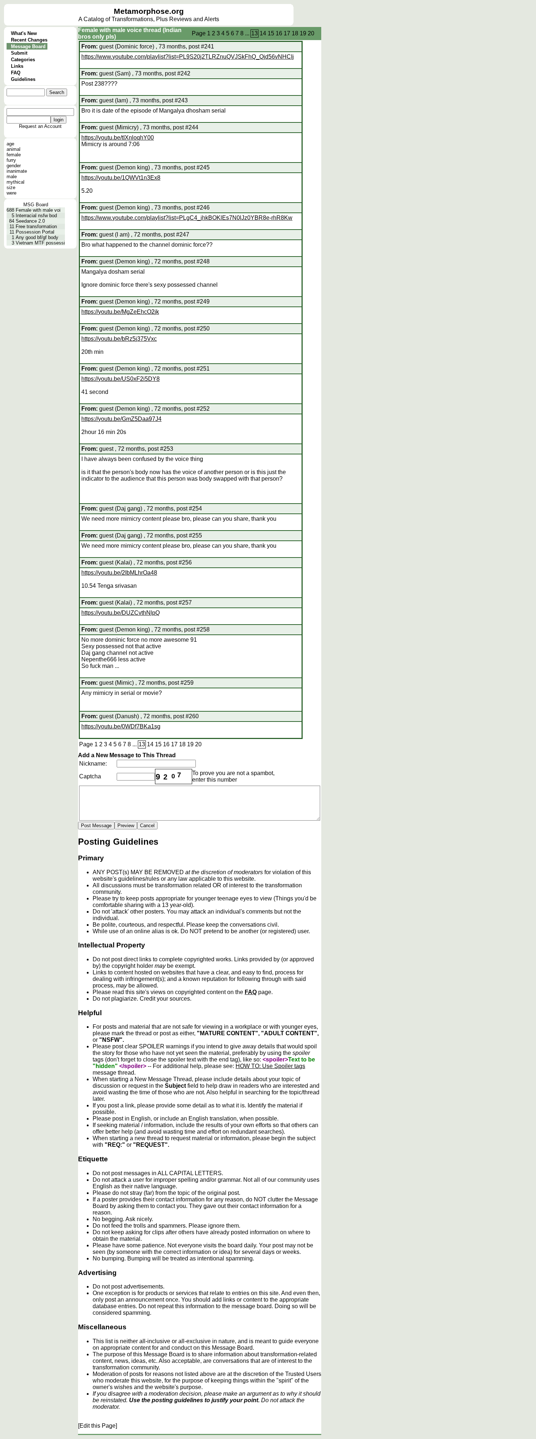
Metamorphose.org (149, 11)
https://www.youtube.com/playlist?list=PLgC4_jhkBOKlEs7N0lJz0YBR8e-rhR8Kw (186, 218)
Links (17, 66)
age (10, 143)
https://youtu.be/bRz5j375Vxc (119, 339)
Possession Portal (35, 232)
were (11, 193)
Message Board (28, 46)
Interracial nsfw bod (36, 215)
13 (254, 33)
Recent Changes (29, 40)
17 (287, 33)
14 (263, 33)
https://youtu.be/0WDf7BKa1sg (120, 726)
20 (311, 33)
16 (279, 33)
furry (11, 160)
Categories (23, 59)
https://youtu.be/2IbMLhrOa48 (119, 573)
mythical (15, 182)
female (14, 154)
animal (13, 149)
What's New (24, 33)
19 (303, 33)
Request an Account (40, 126)
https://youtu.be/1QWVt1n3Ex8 (120, 178)
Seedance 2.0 (30, 221)
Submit (19, 53)
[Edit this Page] (97, 1426)
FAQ (15, 72)
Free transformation (36, 226)
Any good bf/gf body (37, 237)
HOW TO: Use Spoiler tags (270, 1066)
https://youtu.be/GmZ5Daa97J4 (121, 419)
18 (295, 33)
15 (271, 33)
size (11, 187)
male (12, 176)
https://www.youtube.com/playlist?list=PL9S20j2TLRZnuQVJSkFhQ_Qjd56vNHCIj (187, 57)
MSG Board (35, 204)
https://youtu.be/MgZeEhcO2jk (120, 312)
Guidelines (23, 79)
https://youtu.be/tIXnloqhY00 (117, 137)
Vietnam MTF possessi (40, 243)
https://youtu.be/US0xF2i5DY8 (120, 379)
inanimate (17, 171)
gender (14, 165)
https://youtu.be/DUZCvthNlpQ (120, 613)
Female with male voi (38, 210)
